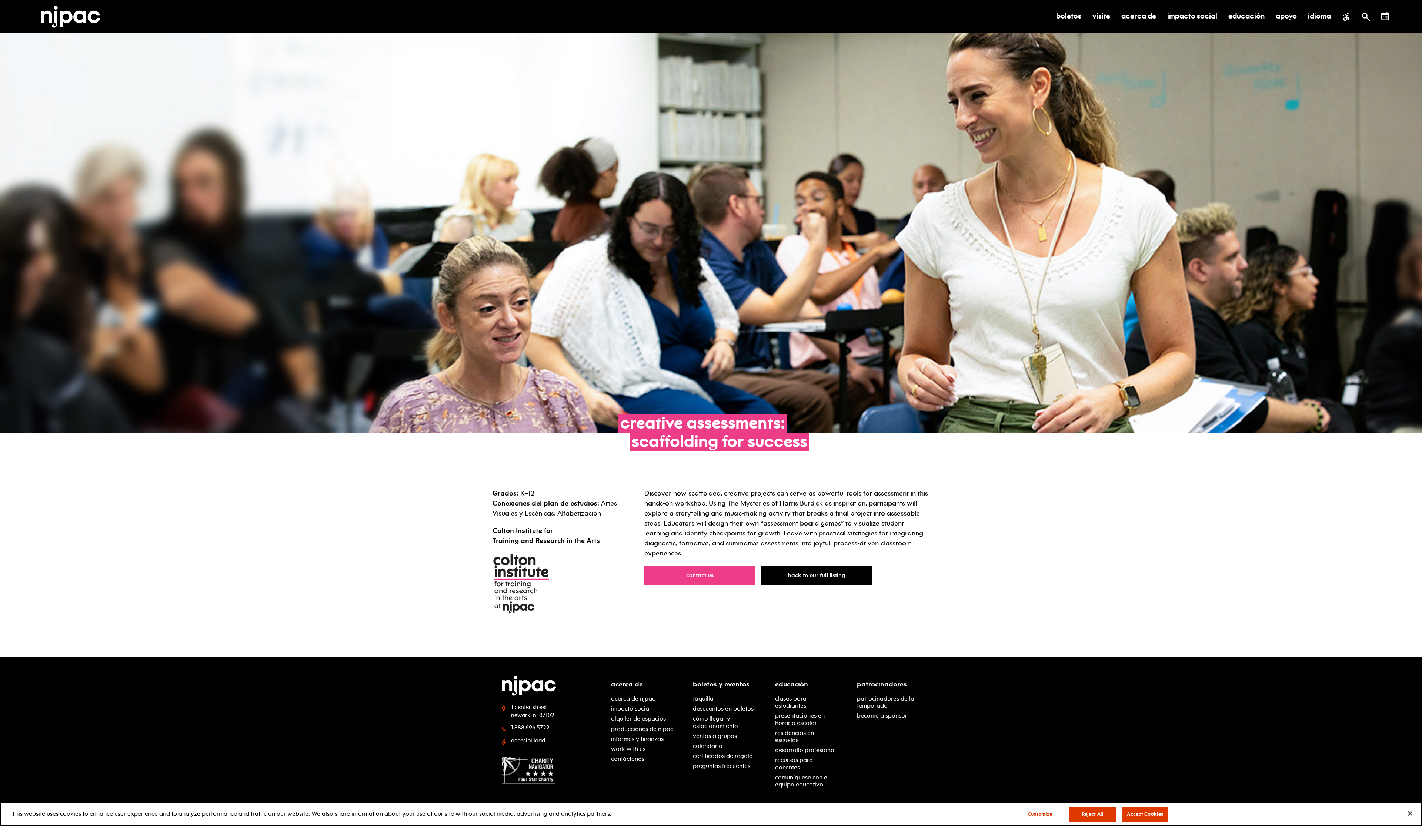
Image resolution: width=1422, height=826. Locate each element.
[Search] (1366, 16)
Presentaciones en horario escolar (800, 719)
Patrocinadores (882, 684)
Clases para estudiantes (791, 702)
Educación (791, 684)
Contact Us (703, 575)
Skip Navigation (230, 681)
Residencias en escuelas (794, 736)
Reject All (1093, 814)
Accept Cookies (1145, 814)
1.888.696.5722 (530, 727)
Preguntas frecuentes (721, 765)
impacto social (631, 708)
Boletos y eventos (721, 684)
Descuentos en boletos (723, 708)
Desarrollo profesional (805, 749)
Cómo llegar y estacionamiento (715, 722)
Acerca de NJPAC (633, 698)
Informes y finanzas (637, 738)
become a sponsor (882, 715)
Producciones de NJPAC (642, 728)
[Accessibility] (1346, 16)
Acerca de (627, 684)
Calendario (707, 745)
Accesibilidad (528, 740)
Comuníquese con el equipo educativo (802, 781)
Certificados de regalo (723, 755)
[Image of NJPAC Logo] (73, 17)
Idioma (1319, 16)
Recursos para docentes (794, 763)
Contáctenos (627, 758)
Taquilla (703, 698)
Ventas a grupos (715, 735)
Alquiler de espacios (638, 718)
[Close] (1410, 813)
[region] (711, 814)
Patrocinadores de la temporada (885, 702)
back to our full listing (820, 575)
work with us (628, 748)
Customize (1040, 814)
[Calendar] (1385, 16)
